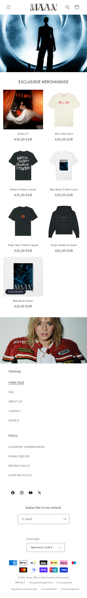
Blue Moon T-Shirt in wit (63, 189)
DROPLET (20, 582)
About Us (15, 401)
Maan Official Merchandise (41, 577)
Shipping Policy (20, 475)
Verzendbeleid (49, 589)
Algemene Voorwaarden (26, 447)
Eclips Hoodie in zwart (64, 245)
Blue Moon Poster (23, 300)
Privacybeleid (19, 456)
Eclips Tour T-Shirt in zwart (23, 245)
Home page (16, 382)
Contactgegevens (70, 589)
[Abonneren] (64, 519)
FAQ (11, 392)
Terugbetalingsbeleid (41, 582)
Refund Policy (19, 466)
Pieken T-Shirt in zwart (23, 189)
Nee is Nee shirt (64, 133)
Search (13, 420)
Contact (14, 411)
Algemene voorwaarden (24, 589)
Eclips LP (23, 133)
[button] (8, 7)
